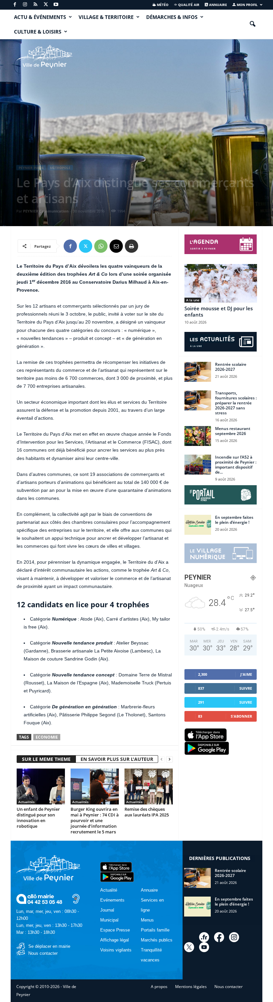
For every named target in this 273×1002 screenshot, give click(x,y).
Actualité (108, 890)
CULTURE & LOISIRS (37, 31)
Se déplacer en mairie (49, 946)
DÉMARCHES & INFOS (171, 17)
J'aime (246, 674)
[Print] (131, 246)
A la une (192, 300)
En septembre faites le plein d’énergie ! (234, 519)
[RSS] (35, 5)
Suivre (245, 688)
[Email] (116, 246)
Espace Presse (115, 930)
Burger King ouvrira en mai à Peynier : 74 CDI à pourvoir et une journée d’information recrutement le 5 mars (95, 820)
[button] (252, 24)
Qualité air (188, 4)
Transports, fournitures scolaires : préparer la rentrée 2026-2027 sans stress (236, 403)
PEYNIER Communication (46, 211)
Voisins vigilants (116, 949)
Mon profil (247, 4)
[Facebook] (15, 5)
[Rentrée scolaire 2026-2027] (197, 372)
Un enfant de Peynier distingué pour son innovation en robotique (38, 817)
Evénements (112, 900)
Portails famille (155, 930)
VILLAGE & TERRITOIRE (106, 17)
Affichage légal (114, 939)
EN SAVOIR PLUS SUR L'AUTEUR (117, 759)
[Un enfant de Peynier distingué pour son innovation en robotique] (41, 786)
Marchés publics (156, 939)
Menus (147, 920)
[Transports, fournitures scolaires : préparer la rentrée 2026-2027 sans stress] (197, 400)
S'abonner (241, 716)
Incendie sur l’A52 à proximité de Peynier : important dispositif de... (235, 464)
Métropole (60, 167)
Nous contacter (43, 953)
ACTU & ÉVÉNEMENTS (40, 17)
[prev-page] (161, 759)
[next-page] (169, 759)
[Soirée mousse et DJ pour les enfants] (220, 283)
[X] (46, 5)
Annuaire (217, 4)
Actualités (26, 801)
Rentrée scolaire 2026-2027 (230, 366)
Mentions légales (191, 986)
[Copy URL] (146, 246)
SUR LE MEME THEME (46, 759)
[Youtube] (56, 5)
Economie (47, 737)
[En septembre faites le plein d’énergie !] (197, 525)
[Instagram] (25, 5)
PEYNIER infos (31, 167)
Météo (162, 4)
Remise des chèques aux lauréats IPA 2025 (147, 812)
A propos (159, 986)
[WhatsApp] (101, 246)
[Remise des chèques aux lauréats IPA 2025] (149, 786)
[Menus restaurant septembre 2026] (197, 436)
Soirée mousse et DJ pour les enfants (218, 311)
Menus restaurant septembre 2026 (232, 431)
